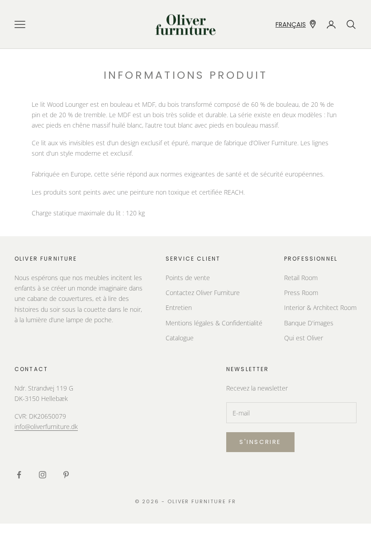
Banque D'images (308, 323)
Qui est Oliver (303, 338)
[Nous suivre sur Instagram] (42, 474)
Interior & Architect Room (320, 307)
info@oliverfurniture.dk (46, 426)
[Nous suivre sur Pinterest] (66, 474)
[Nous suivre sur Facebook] (19, 474)
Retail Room (301, 277)
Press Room (301, 292)
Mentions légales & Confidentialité (214, 323)
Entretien (179, 307)
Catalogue (180, 338)
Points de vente (188, 277)
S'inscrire (260, 442)
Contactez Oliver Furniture (203, 292)
